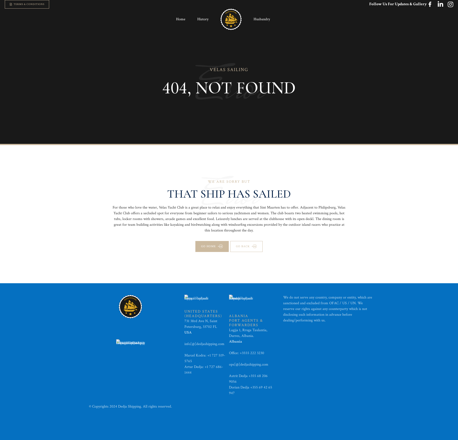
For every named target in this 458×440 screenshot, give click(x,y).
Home (180, 19)
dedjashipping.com (210, 343)
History (202, 19)
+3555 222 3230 (252, 353)
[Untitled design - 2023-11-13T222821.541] (130, 346)
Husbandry (262, 19)
